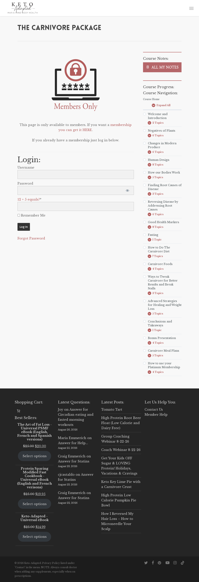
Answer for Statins (73, 461)
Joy (60, 409)
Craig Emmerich (72, 456)
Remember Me (32, 215)
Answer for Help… (73, 443)
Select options (35, 456)
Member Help (156, 414)
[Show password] (127, 190)
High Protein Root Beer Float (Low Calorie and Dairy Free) (121, 423)
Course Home (151, 99)
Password (25, 183)
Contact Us (154, 409)
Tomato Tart (111, 409)
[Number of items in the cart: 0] (18, 411)
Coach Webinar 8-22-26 (121, 450)
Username (25, 167)
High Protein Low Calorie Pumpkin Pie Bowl (118, 500)
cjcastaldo (66, 474)
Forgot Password (31, 238)
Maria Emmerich (72, 438)
